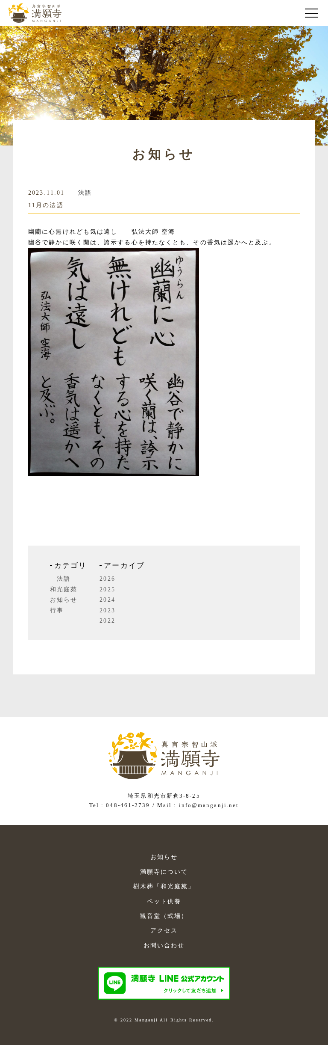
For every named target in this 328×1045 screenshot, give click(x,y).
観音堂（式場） (164, 915)
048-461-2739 (128, 805)
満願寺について (164, 871)
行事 (57, 610)
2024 (107, 600)
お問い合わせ (164, 945)
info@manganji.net (209, 805)
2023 (107, 610)
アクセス (164, 930)
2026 (107, 579)
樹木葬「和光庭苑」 (164, 886)
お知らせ (63, 600)
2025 (107, 589)
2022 (107, 621)
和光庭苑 (63, 589)
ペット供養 (164, 901)
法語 (85, 193)
